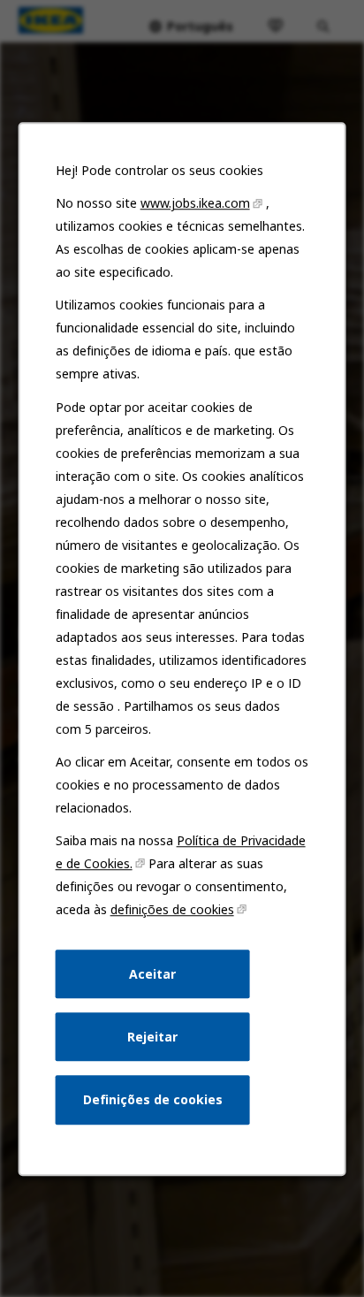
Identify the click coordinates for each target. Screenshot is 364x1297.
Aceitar (152, 973)
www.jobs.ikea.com (195, 203)
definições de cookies (172, 909)
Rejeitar (152, 1035)
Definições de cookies (153, 1099)
